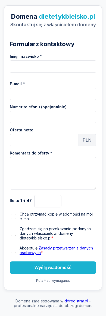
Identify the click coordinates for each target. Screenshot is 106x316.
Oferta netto (21, 130)
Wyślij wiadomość (53, 267)
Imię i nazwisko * (26, 56)
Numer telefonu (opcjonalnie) (38, 107)
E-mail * (17, 83)
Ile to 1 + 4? (21, 200)
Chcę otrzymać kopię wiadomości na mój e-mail (56, 216)
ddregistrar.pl (76, 301)
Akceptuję (56, 250)
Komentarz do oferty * (31, 153)
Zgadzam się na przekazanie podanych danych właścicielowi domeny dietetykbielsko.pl (55, 233)
